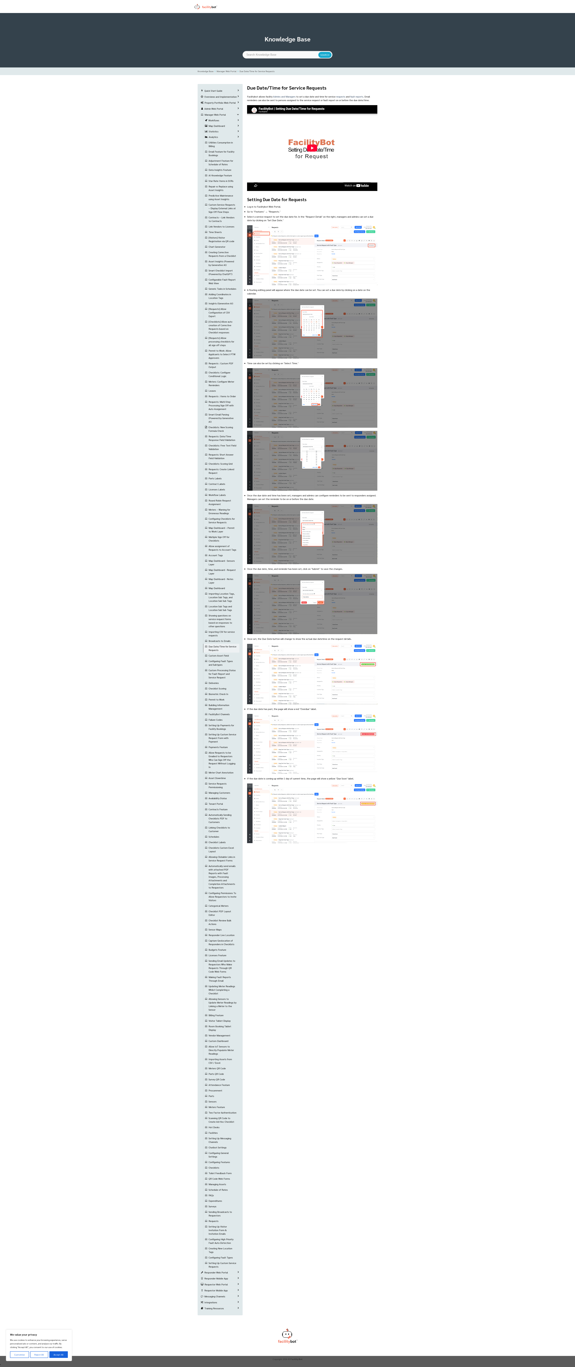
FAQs (211, 1195)
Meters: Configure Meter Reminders (221, 383)
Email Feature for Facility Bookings (221, 153)
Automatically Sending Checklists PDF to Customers (220, 818)
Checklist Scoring (217, 688)
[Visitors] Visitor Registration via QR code (221, 239)
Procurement (215, 1090)
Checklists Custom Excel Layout (221, 849)
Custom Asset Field (219, 655)
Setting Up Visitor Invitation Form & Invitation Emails (218, 1230)
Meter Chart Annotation (221, 772)
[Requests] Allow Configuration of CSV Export (219, 312)
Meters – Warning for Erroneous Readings (219, 511)
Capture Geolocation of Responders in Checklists (221, 942)
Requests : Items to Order (222, 396)
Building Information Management (219, 706)
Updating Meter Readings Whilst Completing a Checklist (222, 990)
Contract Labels (217, 483)
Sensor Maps (215, 929)
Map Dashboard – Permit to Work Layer (221, 529)
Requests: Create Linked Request (221, 471)
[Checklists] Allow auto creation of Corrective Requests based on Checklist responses (220, 327)
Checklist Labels (217, 842)
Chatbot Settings (218, 1147)
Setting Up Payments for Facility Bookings (221, 727)
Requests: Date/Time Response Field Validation (222, 438)
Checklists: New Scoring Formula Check (220, 429)
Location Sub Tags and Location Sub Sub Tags (220, 608)
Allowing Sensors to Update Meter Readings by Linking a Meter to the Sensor (222, 1004)
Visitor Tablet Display (220, 1020)
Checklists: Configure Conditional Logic (219, 374)
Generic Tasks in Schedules (222, 288)
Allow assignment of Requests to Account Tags (222, 547)
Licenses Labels (217, 489)
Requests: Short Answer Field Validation (221, 456)
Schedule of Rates (218, 1189)
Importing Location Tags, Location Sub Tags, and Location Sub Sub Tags (222, 597)
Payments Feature (218, 747)
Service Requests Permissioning (218, 785)
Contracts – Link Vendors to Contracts (221, 219)
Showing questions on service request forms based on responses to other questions (220, 621)
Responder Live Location (221, 935)
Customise (19, 1354)
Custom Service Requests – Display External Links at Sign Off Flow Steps (222, 208)
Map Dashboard (217, 588)
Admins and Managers (284, 96)
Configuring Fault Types (221, 1257)
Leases (212, 390)
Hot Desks (214, 1127)
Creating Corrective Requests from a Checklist (222, 254)
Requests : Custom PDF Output (221, 365)
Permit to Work (216, 699)
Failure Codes (216, 719)
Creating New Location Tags (220, 1250)
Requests (213, 1221)
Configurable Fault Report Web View (222, 281)
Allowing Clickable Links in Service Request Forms (222, 858)
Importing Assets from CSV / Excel (220, 1061)
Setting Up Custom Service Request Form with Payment (222, 738)
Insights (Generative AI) (221, 303)
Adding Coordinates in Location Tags (220, 296)
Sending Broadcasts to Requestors (220, 1213)
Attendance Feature (219, 1084)
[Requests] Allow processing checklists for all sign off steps (221, 341)
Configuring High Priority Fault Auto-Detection (221, 1241)
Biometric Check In (218, 694)
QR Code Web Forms (219, 1178)
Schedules (214, 836)
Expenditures (215, 1200)
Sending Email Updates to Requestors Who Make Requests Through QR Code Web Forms (222, 966)
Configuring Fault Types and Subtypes (221, 662)
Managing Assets (217, 1184)
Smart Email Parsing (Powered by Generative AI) (221, 418)
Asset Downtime (217, 778)
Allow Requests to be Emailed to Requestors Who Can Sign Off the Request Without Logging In (222, 760)
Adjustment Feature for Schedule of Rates (221, 162)
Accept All (59, 1354)
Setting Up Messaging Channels (220, 1140)
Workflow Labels (217, 494)
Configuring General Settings (219, 1154)
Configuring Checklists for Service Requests (222, 520)
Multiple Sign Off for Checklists (219, 538)
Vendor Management (219, 1035)
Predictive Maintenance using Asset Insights (221, 197)
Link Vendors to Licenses (221, 226)
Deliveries (214, 682)
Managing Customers (219, 792)
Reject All (39, 1354)
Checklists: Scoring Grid (221, 463)
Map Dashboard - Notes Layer (221, 580)
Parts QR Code (216, 1073)
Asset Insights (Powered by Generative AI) (221, 263)
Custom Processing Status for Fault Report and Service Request (222, 674)
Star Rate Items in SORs (221, 180)
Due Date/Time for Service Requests (257, 71)
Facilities (213, 1132)
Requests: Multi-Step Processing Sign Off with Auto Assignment (221, 405)
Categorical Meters (219, 905)
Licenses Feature (217, 955)
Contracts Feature (218, 809)
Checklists (214, 1167)
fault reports (356, 96)
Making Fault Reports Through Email (220, 978)
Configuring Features (219, 1162)
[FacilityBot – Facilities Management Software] (210, 6)
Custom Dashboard (218, 1040)
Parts (211, 1096)
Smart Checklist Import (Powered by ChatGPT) (221, 272)
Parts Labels (215, 478)
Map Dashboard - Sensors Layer (222, 562)
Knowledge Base (206, 71)
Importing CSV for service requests (222, 633)
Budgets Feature (217, 949)
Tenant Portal (216, 803)
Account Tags (216, 555)
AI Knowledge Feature (220, 175)
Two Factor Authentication (222, 1112)
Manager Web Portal (226, 71)
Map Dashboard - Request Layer (222, 571)
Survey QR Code (217, 1079)
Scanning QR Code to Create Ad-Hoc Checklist (221, 1120)
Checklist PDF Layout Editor (220, 913)
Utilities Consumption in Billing (221, 144)
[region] (39, 1345)
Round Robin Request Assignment (220, 502)
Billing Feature (216, 1015)
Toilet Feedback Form (220, 1173)
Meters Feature (217, 1107)
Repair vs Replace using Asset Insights (221, 188)
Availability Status (218, 798)
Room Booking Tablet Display (220, 1028)
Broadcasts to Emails (219, 640)
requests (340, 96)
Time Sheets (215, 232)
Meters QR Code (217, 1068)
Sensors (213, 1101)
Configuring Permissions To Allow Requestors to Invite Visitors (222, 896)
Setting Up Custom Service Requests (222, 1264)
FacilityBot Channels (219, 714)
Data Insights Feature (220, 169)
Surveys (212, 1206)
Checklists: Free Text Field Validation (222, 447)
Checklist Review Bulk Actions (220, 922)
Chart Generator (217, 246)
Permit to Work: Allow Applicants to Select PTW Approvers (222, 354)
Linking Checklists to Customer (219, 829)
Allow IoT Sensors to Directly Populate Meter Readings (221, 1050)
